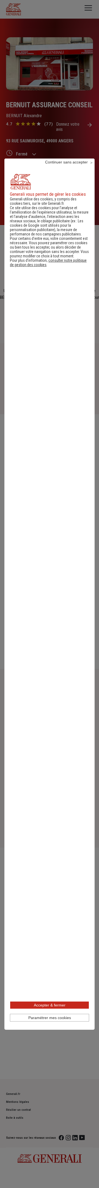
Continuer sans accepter (66, 162)
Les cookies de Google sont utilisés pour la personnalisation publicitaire (46, 225)
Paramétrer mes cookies (49, 1018)
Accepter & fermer (49, 1005)
